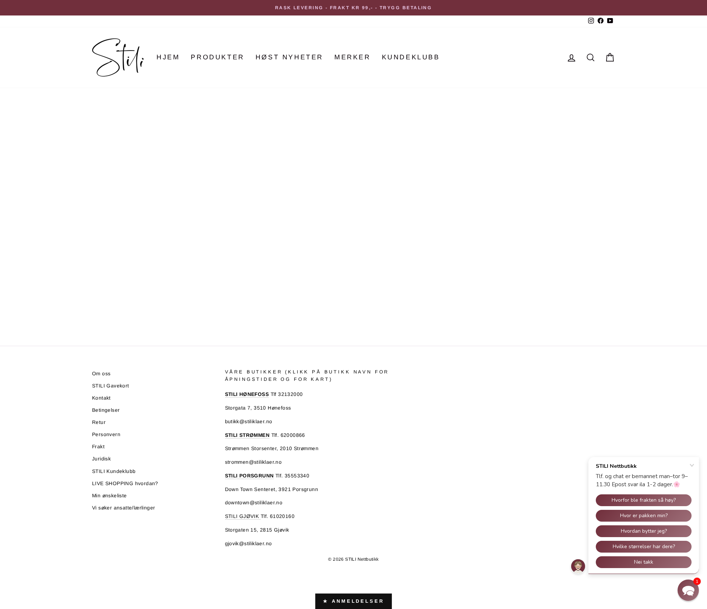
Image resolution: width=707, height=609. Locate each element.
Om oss (101, 373)
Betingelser (106, 410)
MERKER (352, 57)
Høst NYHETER (289, 57)
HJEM (168, 57)
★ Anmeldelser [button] (353, 601)
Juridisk (101, 459)
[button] (688, 590)
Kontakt (101, 398)
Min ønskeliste (109, 495)
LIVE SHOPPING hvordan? (125, 483)
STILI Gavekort (110, 386)
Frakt (98, 446)
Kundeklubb (411, 57)
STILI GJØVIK (243, 516)
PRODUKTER (217, 57)
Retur (99, 422)
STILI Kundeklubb (114, 471)
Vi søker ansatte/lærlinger (123, 508)
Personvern (106, 434)
